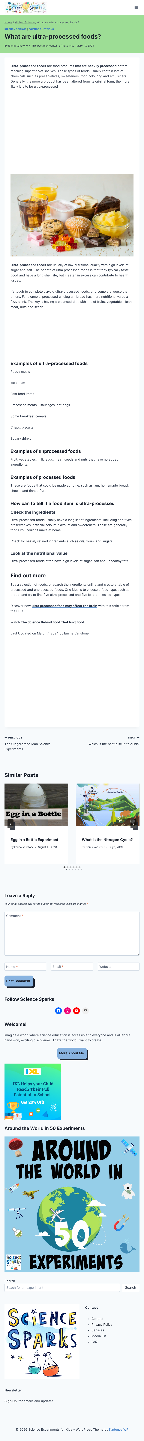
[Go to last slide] (11, 823)
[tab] (64, 867)
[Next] (133, 823)
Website (105, 967)
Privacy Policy (102, 1324)
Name (12, 967)
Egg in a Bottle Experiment (34, 839)
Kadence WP (118, 1429)
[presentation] (36, 805)
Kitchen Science (15, 29)
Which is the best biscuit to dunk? (114, 741)
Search (9, 1281)
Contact (97, 1319)
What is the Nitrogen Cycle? (107, 839)
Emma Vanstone (18, 45)
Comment (14, 916)
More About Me (71, 1053)
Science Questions (41, 29)
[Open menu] (136, 7)
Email (58, 967)
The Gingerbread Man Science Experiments (27, 743)
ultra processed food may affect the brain (64, 606)
